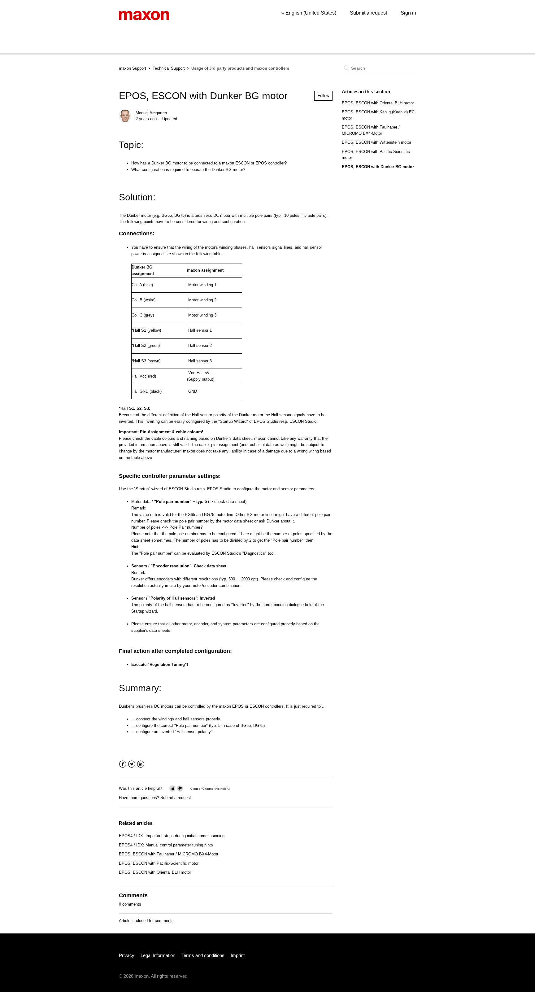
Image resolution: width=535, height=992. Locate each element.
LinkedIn (141, 764)
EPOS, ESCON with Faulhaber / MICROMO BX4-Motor (168, 854)
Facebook (123, 764)
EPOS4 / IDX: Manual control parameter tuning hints (166, 845)
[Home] (144, 15)
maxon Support (132, 68)
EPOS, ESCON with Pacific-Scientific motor (158, 863)
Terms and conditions (202, 955)
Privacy (126, 955)
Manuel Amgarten (151, 113)
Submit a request (368, 12)
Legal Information (158, 955)
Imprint (238, 955)
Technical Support (169, 68)
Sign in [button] (408, 12)
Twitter (132, 764)
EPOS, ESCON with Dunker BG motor (378, 166)
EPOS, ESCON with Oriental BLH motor (155, 872)
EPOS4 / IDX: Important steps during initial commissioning (171, 835)
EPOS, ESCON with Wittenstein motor (376, 142)
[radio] (172, 788)
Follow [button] (323, 95)
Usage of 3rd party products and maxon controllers (240, 68)
